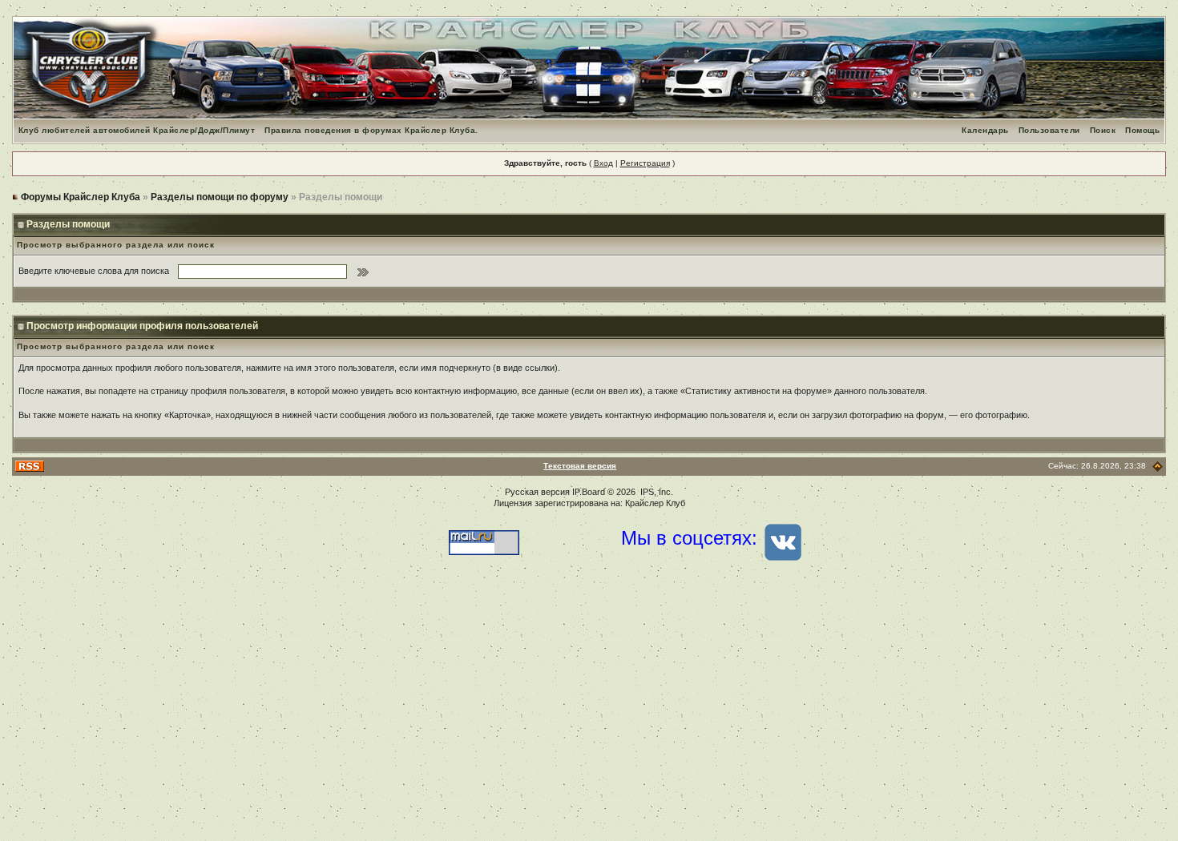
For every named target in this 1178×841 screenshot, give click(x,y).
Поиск (1103, 130)
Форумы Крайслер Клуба (80, 197)
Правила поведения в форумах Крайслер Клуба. (371, 130)
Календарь (985, 130)
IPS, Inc (655, 492)
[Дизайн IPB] (1157, 465)
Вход (603, 163)
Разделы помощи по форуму (219, 197)
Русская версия (537, 492)
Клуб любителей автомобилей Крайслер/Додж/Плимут (137, 130)
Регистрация (645, 163)
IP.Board (588, 492)
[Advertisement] (589, 713)
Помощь (1142, 130)
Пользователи (1049, 130)
